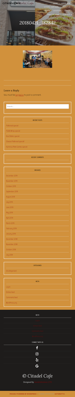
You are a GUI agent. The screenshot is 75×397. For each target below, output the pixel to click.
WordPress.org (11, 303)
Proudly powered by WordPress (23, 394)
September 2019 (12, 191)
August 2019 (10, 197)
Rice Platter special (12, 136)
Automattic (60, 394)
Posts (47, 10)
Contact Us (67, 14)
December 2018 (11, 239)
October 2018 (11, 249)
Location (57, 10)
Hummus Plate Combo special (16, 147)
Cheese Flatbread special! (15, 141)
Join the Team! (53, 14)
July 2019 (9, 202)
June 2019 (9, 207)
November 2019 (11, 181)
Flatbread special (12, 126)
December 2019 (11, 176)
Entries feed (10, 292)
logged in (19, 94)
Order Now (65, 3)
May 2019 (9, 212)
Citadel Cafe (12, 3)
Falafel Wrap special (13, 131)
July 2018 (9, 255)
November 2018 (11, 244)
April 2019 (9, 218)
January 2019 (11, 234)
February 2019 (11, 228)
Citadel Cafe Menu (51, 7)
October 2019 (11, 186)
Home (55, 3)
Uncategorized (11, 271)
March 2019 (10, 223)
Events (67, 10)
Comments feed (11, 297)
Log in (8, 287)
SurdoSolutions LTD (43, 382)
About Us (66, 7)
